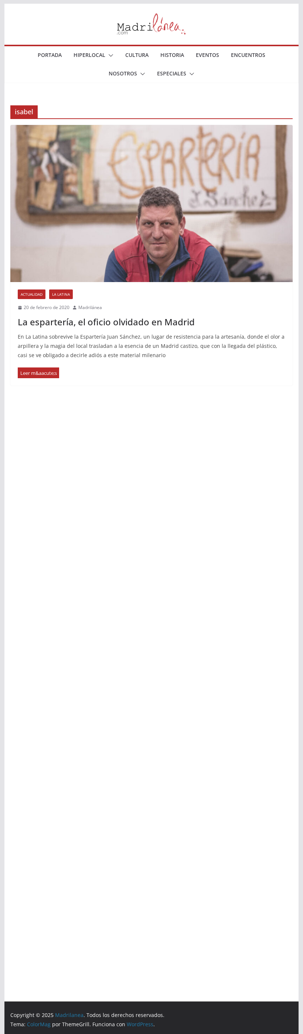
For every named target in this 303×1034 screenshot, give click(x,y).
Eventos (207, 54)
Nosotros (123, 73)
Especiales (171, 73)
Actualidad (31, 294)
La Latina (61, 294)
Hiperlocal (89, 54)
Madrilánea (90, 307)
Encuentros (248, 54)
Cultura (137, 54)
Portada (50, 54)
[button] (109, 55)
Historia (172, 54)
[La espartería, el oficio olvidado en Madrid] (151, 203)
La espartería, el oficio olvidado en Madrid (106, 322)
